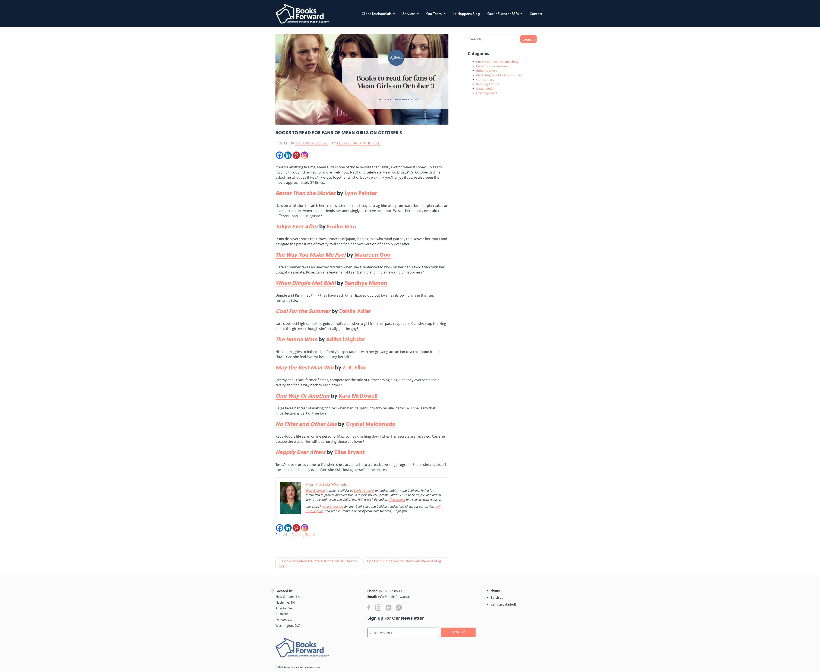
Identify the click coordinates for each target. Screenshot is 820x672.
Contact (536, 13)
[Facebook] (279, 155)
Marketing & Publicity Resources (499, 75)
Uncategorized (486, 93)
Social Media (485, 89)
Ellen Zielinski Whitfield (359, 143)
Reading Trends (303, 534)
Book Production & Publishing (497, 62)
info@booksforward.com (396, 596)
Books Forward (291, 666)
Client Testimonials (377, 13)
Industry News (486, 71)
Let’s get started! (503, 604)
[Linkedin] (288, 155)
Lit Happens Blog (466, 13)
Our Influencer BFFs (503, 13)
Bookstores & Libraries (492, 66)
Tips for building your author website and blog (403, 561)
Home (495, 590)
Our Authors (485, 80)
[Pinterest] (296, 155)
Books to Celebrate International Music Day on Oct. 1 (318, 564)
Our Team (434, 13)
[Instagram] (304, 155)
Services (409, 13)
